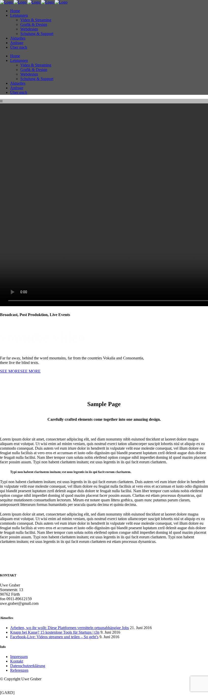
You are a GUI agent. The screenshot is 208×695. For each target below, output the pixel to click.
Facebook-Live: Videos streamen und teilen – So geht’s (54, 637)
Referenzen (19, 670)
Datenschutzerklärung (27, 666)
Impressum (19, 656)
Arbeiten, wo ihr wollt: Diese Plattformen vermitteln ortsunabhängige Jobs (69, 628)
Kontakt (16, 661)
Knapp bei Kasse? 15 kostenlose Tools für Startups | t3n (54, 632)
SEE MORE (10, 371)
